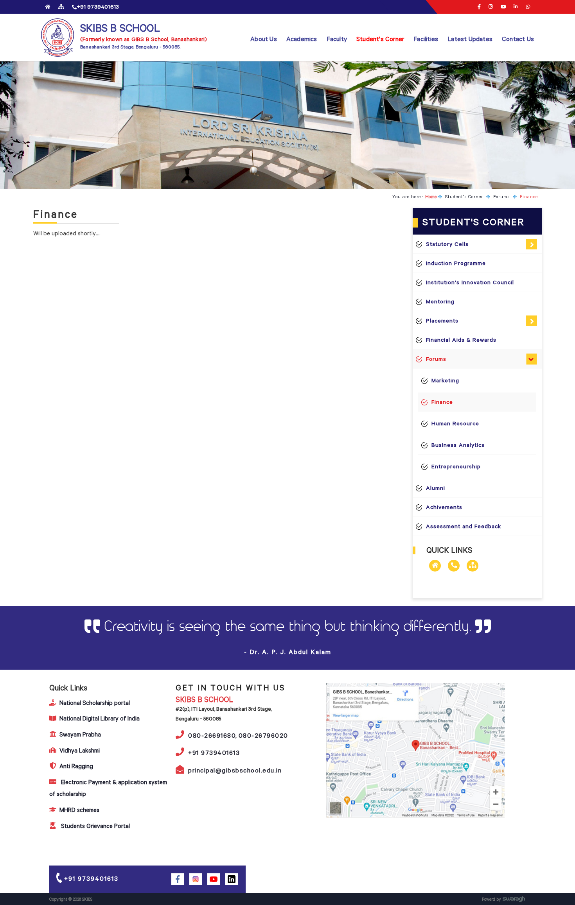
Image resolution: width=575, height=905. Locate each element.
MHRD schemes (79, 809)
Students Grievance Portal (94, 826)
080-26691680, (212, 735)
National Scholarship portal (94, 702)
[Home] (47, 7)
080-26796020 (263, 735)
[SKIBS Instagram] (491, 7)
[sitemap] (61, 7)
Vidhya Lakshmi (79, 750)
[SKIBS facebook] (177, 879)
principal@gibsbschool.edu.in (235, 770)
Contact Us (518, 38)
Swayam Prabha (80, 734)
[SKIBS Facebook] (479, 7)
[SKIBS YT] (503, 7)
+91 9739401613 (214, 752)
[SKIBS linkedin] (516, 7)
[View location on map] (415, 750)
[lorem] (528, 7)
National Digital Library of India (99, 718)
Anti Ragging (76, 766)
